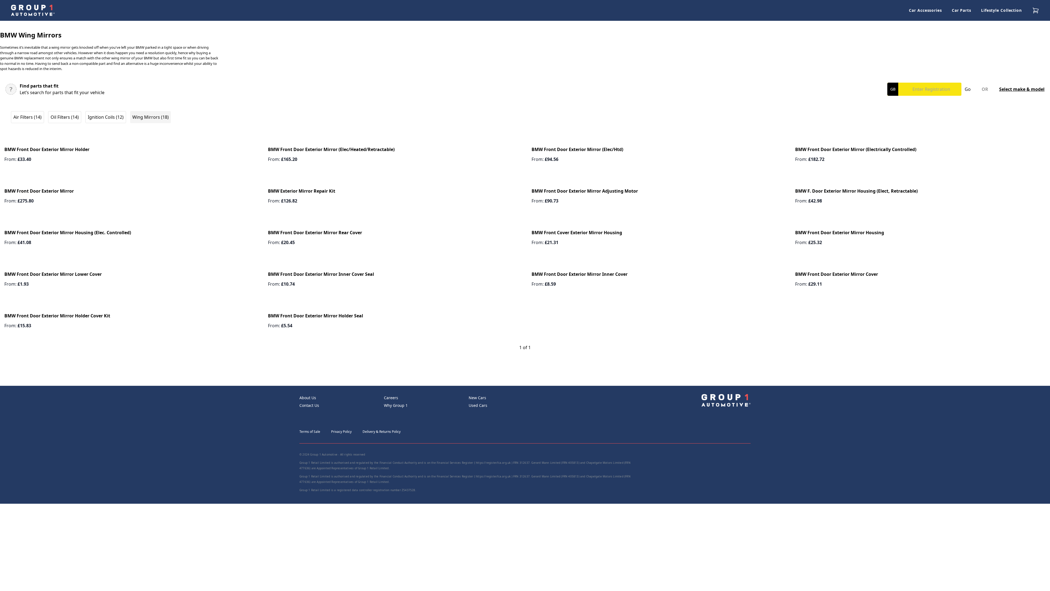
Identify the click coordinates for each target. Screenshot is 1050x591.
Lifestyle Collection (1001, 10)
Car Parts (961, 10)
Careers (391, 397)
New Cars (477, 397)
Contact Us (309, 405)
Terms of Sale (309, 431)
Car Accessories (925, 10)
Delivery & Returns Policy (382, 431)
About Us (307, 397)
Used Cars (478, 405)
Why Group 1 (396, 405)
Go (968, 89)
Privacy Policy (341, 431)
